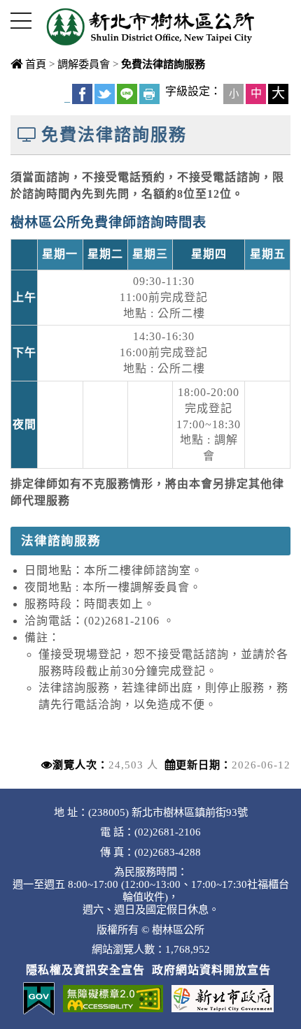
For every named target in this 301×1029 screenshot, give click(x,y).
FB (82, 94)
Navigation (21, 21)
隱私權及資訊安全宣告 (85, 970)
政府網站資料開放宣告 (211, 970)
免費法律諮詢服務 (163, 64)
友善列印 (149, 94)
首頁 (35, 64)
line (127, 94)
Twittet (104, 94)
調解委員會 (83, 64)
